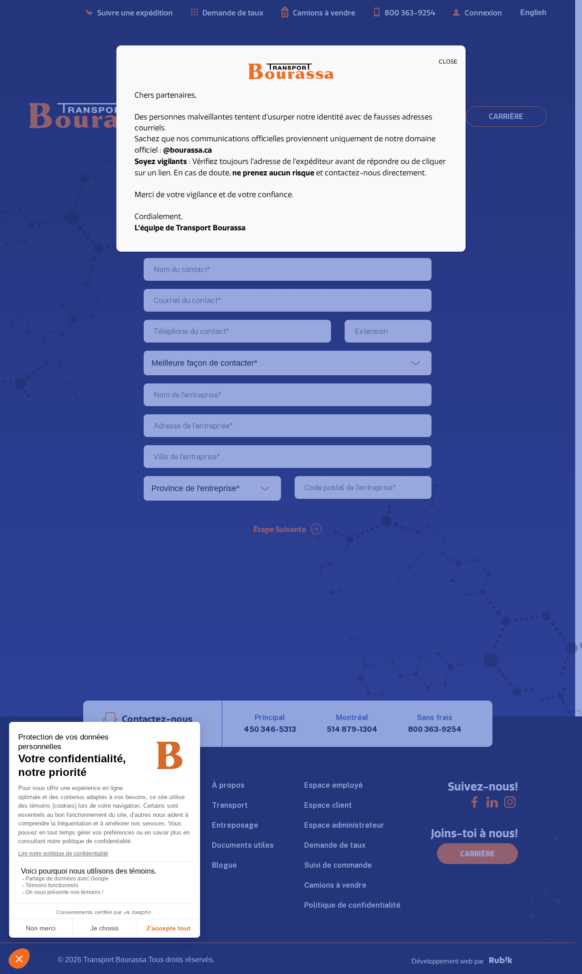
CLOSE (448, 62)
